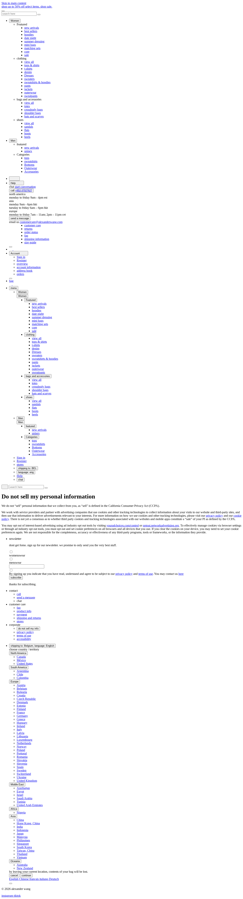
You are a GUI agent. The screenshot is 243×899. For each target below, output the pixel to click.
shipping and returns (29, 618)
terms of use (145, 573)
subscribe (16, 577)
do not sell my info (28, 628)
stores (20, 621)
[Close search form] (38, 14)
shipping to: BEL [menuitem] (27, 468)
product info (24, 611)
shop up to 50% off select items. (27, 6)
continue (26, 875)
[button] (22, 296)
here (181, 573)
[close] (3, 11)
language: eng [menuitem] (26, 472)
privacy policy (214, 515)
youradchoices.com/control (123, 525)
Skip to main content (14, 3)
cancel (14, 875)
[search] (14, 178)
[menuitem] (32, 225)
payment (22, 614)
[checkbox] (125, 552)
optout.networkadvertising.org (161, 525)
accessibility (24, 639)
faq (19, 607)
